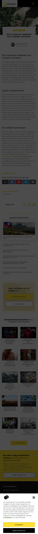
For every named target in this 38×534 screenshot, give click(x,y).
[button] (34, 497)
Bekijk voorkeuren (19, 530)
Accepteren (19, 525)
